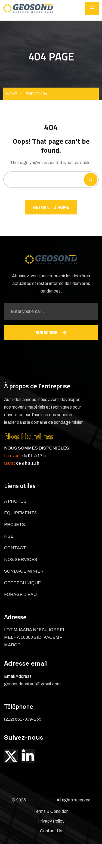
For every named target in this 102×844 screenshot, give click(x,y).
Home (11, 94)
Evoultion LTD (40, 800)
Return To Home (51, 207)
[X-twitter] (11, 756)
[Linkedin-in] (28, 756)
